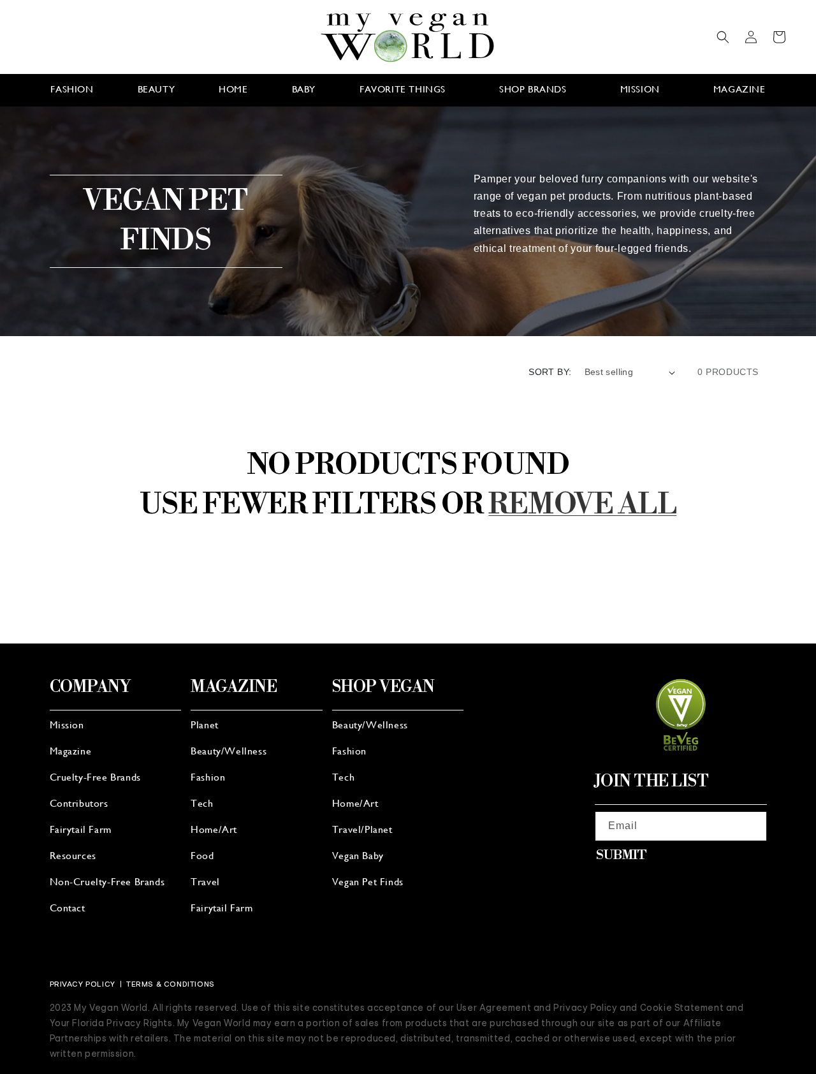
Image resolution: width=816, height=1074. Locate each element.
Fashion (208, 778)
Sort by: (549, 372)
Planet (205, 726)
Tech (202, 804)
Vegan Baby (358, 856)
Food (202, 856)
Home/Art (214, 830)
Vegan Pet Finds (368, 883)
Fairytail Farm (81, 830)
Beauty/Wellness (228, 752)
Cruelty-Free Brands (95, 778)
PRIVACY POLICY (82, 984)
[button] (723, 37)
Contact (67, 909)
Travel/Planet (362, 830)
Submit (621, 856)
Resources (73, 856)
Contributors (79, 804)
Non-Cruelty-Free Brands (107, 883)
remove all (582, 505)
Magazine (71, 752)
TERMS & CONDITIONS (170, 984)
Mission (67, 726)
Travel (205, 883)
